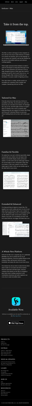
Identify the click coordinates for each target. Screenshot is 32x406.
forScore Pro (4, 343)
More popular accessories (7, 355)
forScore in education (6, 375)
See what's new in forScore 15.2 (8, 363)
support (21, 2)
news (16, 2)
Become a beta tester (5, 384)
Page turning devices (6, 353)
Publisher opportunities (6, 383)
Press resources (4, 393)
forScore (7, 2)
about (12, 2)
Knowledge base (5, 370)
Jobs (2, 381)
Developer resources (5, 392)
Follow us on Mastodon (6, 364)
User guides (3, 372)
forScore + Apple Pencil (6, 350)
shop (26, 2)
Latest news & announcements (8, 361)
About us (3, 390)
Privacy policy (4, 395)
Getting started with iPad (6, 373)
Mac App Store (17, 316)
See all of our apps (5, 344)
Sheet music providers (6, 352)
